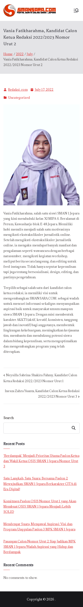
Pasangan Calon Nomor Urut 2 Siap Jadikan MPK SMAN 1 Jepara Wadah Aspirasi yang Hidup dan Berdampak (39, 546)
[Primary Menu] (76, 10)
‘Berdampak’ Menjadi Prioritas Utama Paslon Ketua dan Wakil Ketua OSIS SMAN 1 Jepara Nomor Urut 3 (41, 461)
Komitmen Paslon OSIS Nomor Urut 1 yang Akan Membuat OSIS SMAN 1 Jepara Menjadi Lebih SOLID (39, 506)
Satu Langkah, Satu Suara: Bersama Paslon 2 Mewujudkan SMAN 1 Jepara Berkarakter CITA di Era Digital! (40, 483)
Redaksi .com (18, 90)
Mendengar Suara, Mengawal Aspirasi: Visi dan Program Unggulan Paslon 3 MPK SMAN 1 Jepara (39, 526)
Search (8, 418)
